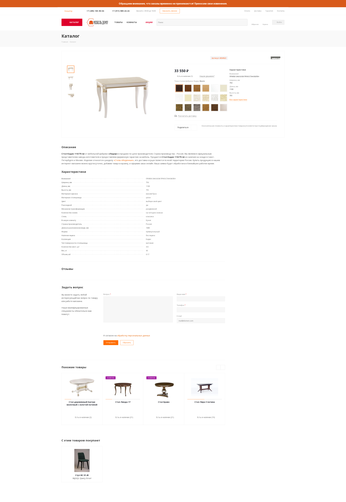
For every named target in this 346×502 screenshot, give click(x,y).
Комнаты (132, 22)
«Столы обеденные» (124, 160)
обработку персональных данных (133, 335)
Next (223, 367)
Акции (149, 22)
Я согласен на (126, 335)
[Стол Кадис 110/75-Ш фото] (122, 95)
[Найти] (243, 22)
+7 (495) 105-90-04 (95, 11)
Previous (218, 367)
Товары (118, 22)
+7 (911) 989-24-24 (120, 11)
